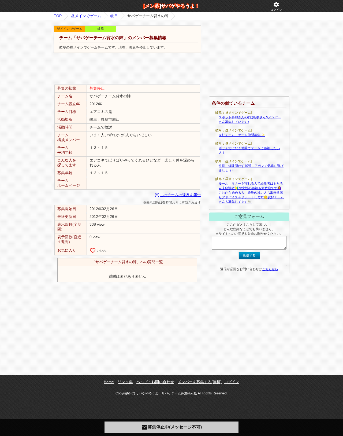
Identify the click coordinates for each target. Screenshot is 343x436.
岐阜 (114, 16)
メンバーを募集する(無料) (200, 382)
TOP (58, 16)
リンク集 (125, 382)
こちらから (270, 269)
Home (109, 382)
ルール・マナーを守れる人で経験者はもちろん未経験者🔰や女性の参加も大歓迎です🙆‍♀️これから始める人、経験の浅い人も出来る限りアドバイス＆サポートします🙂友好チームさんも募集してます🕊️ (251, 193)
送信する (249, 255)
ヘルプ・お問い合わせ (155, 382)
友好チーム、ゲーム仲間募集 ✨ (242, 135)
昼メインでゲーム (86, 16)
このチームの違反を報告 (177, 195)
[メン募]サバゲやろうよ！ (171, 6)
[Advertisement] (127, 69)
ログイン (276, 6)
